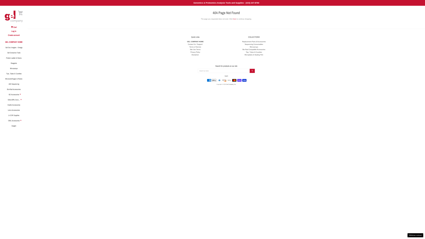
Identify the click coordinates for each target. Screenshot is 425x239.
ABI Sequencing (14, 84)
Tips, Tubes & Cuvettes (14, 73)
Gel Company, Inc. (231, 84)
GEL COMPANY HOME (14, 42)
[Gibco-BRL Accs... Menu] (21, 99)
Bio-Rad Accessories (14, 89)
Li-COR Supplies (13, 115)
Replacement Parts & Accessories (254, 41)
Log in (13, 31)
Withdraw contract (415, 235)
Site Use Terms (195, 49)
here (234, 19)
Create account (14, 35)
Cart (15, 27)
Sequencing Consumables (254, 44)
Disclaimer (195, 55)
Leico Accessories (14, 110)
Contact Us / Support (195, 44)
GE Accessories (14, 94)
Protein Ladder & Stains (14, 58)
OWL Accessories (14, 120)
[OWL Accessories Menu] (21, 120)
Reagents (14, 63)
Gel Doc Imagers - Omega (13, 47)
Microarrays (14, 68)
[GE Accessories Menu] (20, 94)
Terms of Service (195, 47)
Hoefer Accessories (14, 105)
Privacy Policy (195, 52)
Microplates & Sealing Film (254, 55)
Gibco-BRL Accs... (14, 99)
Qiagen (14, 126)
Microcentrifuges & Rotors (13, 79)
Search (226, 76)
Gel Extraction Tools (13, 52)
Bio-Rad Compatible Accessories (253, 49)
